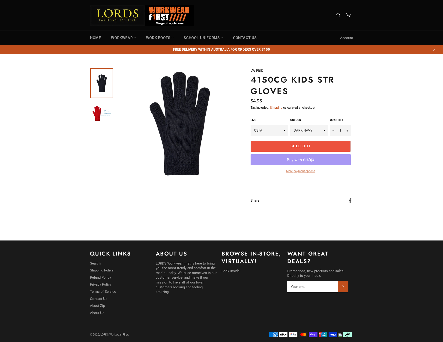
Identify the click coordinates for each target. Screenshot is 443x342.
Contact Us (98, 299)
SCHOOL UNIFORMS (202, 38)
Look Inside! (231, 271)
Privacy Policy (100, 284)
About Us (97, 313)
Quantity (336, 120)
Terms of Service (103, 292)
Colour (295, 120)
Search (95, 263)
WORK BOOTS (159, 38)
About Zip (97, 306)
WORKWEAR (122, 38)
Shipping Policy (102, 270)
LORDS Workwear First (114, 334)
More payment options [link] (300, 171)
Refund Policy (100, 277)
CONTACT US (245, 38)
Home (95, 38)
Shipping (276, 107)
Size (253, 120)
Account (346, 38)
